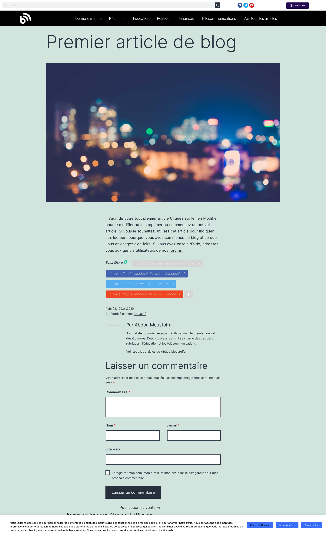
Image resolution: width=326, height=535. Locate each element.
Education (141, 18)
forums (175, 250)
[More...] (188, 294)
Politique (164, 18)
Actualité (140, 314)
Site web (112, 449)
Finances (186, 18)
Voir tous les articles (260, 18)
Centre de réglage (260, 525)
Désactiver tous (287, 525)
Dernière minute (88, 18)
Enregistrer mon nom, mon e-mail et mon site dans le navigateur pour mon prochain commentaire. (165, 475)
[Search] (217, 5)
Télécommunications (218, 18)
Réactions (117, 18)
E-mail (173, 425)
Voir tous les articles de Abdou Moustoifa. (156, 351)
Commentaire (117, 392)
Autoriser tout (312, 525)
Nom (110, 425)
